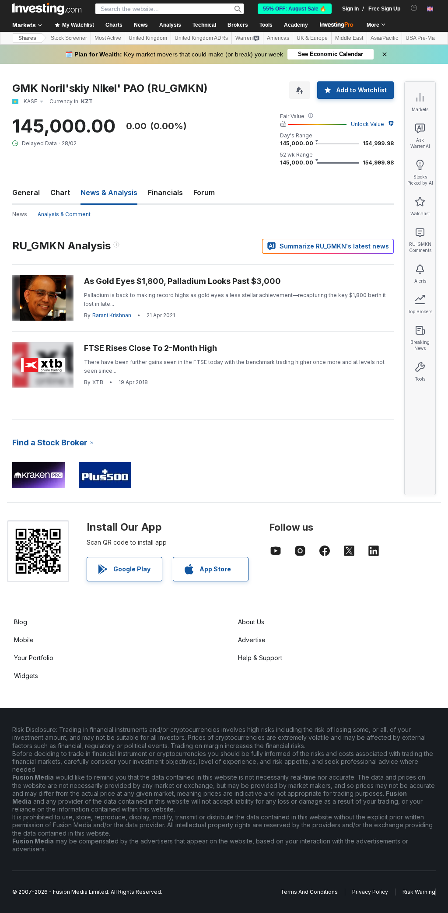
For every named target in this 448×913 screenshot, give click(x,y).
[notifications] (414, 8)
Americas (278, 38)
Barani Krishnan (111, 315)
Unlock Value (367, 124)
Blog (20, 622)
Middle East (349, 38)
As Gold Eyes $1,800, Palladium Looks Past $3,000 (182, 281)
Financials (165, 192)
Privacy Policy (370, 892)
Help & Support (260, 657)
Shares (27, 38)
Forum (204, 192)
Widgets (26, 675)
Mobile (24, 640)
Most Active (107, 38)
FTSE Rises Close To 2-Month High (150, 348)
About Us (251, 622)
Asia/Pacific (384, 38)
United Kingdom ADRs (201, 38)
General (26, 192)
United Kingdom (148, 38)
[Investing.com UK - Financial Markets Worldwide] (46, 9)
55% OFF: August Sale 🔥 (294, 9)
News (19, 214)
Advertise (252, 640)
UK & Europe (312, 38)
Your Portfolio (33, 657)
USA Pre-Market (425, 38)
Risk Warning (418, 892)
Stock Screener (69, 38)
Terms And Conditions (309, 892)
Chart (60, 192)
